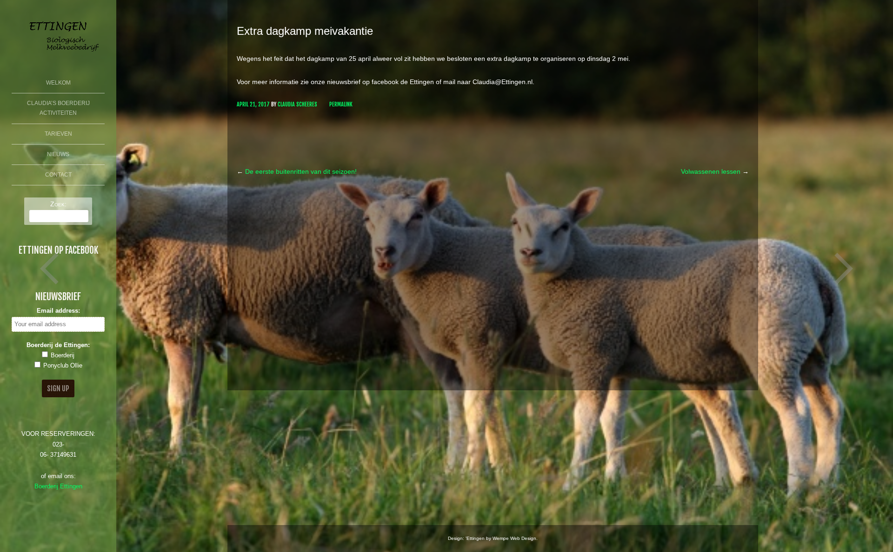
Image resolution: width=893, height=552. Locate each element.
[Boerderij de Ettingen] (58, 55)
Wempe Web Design (514, 538)
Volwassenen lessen (715, 171)
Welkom (58, 82)
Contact (58, 174)
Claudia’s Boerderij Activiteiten (58, 108)
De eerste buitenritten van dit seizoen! (297, 171)
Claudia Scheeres (297, 104)
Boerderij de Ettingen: (58, 345)
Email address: (58, 311)
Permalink (341, 104)
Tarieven (58, 134)
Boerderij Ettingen (58, 486)
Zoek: (58, 204)
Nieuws (58, 154)
